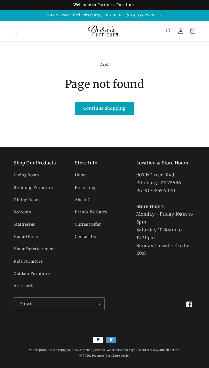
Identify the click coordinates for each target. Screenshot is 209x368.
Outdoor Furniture (32, 273)
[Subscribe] (98, 304)
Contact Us (85, 236)
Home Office (26, 236)
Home (80, 175)
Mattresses (24, 224)
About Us (84, 199)
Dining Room (27, 199)
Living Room (26, 175)
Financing (85, 187)
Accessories (25, 285)
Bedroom (22, 212)
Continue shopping (104, 108)
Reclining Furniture (33, 187)
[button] (16, 31)
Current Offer (88, 224)
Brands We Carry (91, 212)
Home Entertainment (34, 248)
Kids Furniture (28, 261)
